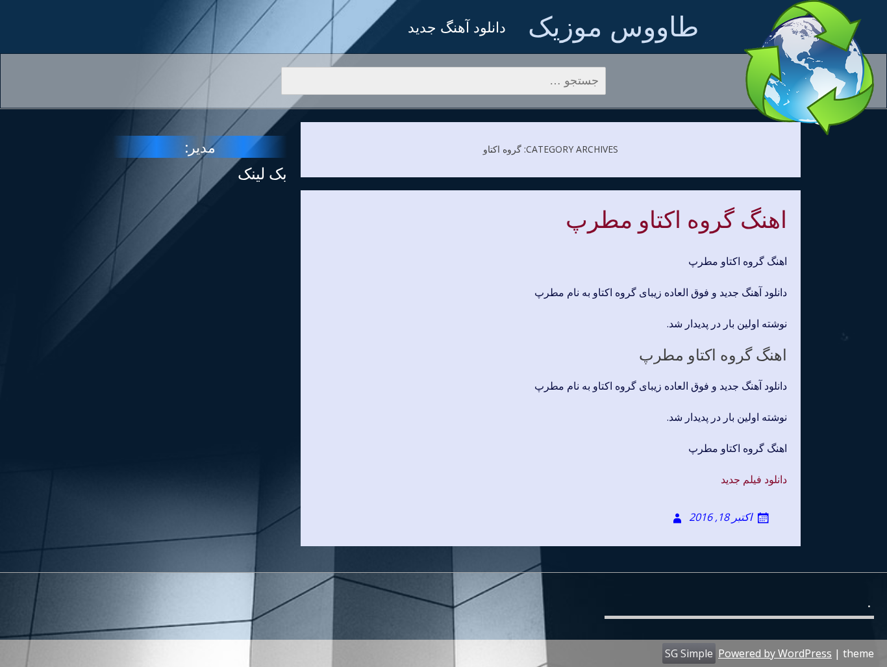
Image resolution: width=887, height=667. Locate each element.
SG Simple (689, 653)
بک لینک (262, 173)
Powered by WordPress (775, 653)
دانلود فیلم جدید (754, 479)
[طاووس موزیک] (809, 67)
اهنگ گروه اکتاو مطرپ (676, 220)
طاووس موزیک (613, 25)
